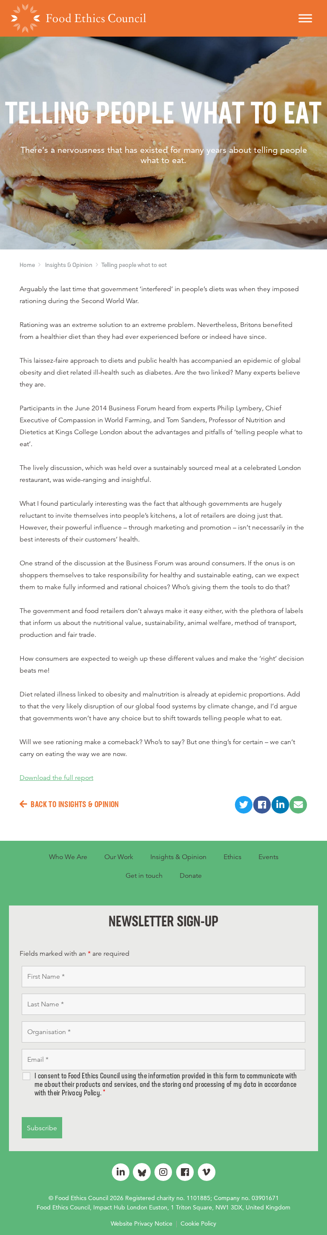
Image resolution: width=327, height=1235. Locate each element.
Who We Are (68, 857)
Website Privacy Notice (141, 1223)
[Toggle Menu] (305, 18)
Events (268, 857)
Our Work (118, 857)
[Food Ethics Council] (78, 18)
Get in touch (144, 875)
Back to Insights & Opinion (75, 805)
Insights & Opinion (68, 265)
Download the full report (56, 778)
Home (27, 265)
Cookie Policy (198, 1223)
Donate (191, 875)
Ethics (232, 857)
